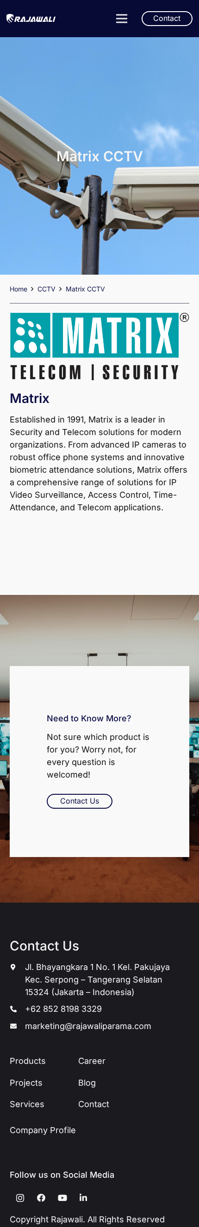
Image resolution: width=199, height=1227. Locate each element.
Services (27, 1104)
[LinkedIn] (83, 1197)
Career (92, 1061)
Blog (87, 1083)
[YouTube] (62, 1197)
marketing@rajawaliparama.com (88, 1026)
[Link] (31, 18)
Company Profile (43, 1130)
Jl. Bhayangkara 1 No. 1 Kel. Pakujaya (97, 967)
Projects (26, 1083)
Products (28, 1061)
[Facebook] (41, 1197)
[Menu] (121, 18)
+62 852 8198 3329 (63, 1009)
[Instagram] (20, 1197)
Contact (93, 1104)
